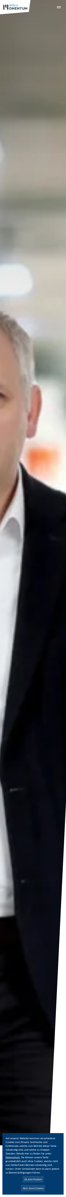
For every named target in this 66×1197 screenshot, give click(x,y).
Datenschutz (13, 1157)
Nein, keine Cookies (33, 1188)
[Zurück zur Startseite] (15, 7)
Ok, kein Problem (33, 1179)
